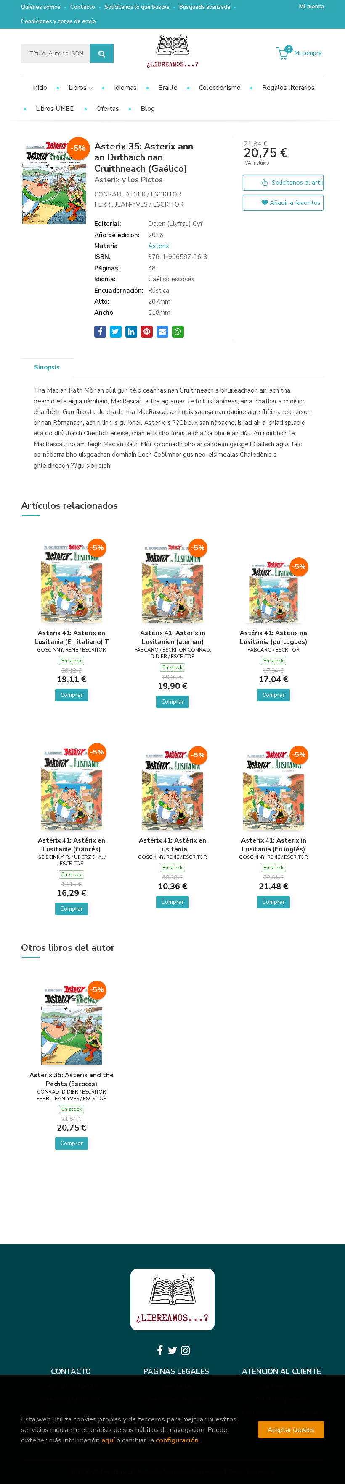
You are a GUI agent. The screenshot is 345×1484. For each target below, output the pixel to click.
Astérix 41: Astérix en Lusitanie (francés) (71, 844)
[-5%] (71, 582)
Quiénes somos (41, 7)
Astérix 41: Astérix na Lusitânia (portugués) (273, 637)
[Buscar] (102, 53)
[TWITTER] (172, 1350)
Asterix (158, 246)
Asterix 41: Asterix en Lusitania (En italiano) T (71, 637)
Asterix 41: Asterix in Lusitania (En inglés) (273, 844)
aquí (108, 1440)
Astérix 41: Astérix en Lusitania (172, 844)
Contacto (82, 7)
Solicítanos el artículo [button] (297, 182)
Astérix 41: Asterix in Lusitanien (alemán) (172, 637)
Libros (78, 87)
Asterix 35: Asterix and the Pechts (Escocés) (71, 1079)
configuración (177, 1440)
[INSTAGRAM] (185, 1350)
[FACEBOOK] (160, 1350)
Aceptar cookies (291, 1429)
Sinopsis (47, 367)
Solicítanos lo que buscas (137, 7)
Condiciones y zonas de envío (58, 21)
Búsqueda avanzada (204, 7)
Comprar (71, 695)
